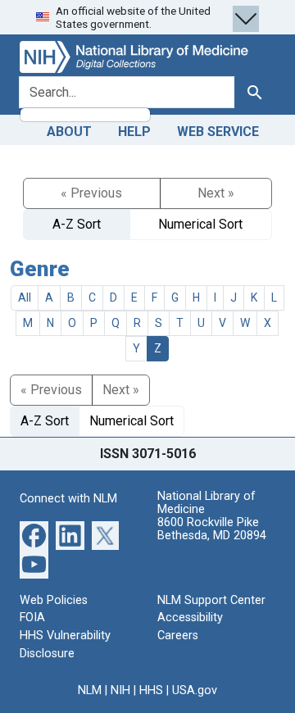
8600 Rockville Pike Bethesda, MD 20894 (211, 529)
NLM (90, 690)
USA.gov (194, 690)
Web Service (218, 131)
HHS (151, 690)
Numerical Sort (200, 224)
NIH (120, 690)
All (24, 297)
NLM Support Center (211, 600)
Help (134, 131)
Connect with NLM (68, 499)
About (69, 131)
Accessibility (190, 617)
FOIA (32, 617)
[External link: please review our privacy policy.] (34, 535)
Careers (177, 636)
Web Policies (54, 600)
